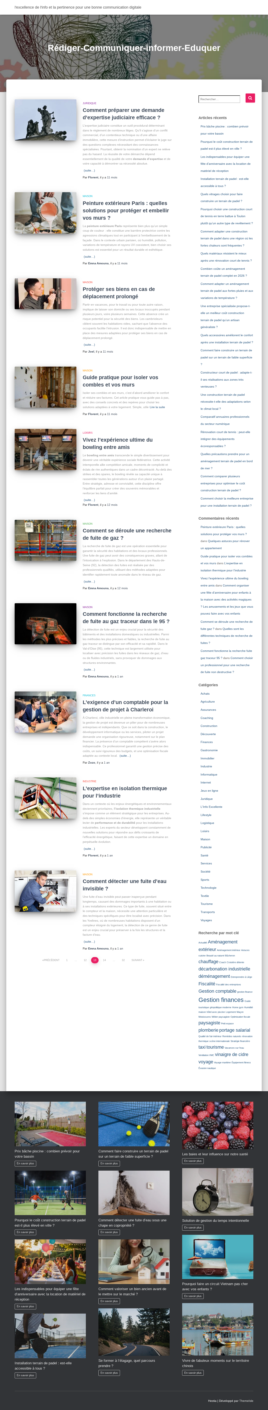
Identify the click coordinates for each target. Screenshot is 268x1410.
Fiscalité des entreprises (228, 984)
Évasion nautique (207, 1068)
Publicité (206, 847)
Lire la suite (157, 407)
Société (205, 871)
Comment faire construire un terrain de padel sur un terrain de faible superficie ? (226, 357)
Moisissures (204, 1017)
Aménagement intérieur (228, 950)
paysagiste (209, 1022)
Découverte (208, 734)
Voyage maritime (222, 1062)
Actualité (202, 942)
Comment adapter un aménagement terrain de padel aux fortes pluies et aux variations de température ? (227, 291)
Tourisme (207, 903)
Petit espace (227, 1023)
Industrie (89, 781)
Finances (89, 695)
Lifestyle (206, 815)
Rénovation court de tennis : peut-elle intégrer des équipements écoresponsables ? (225, 439)
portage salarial (234, 1030)
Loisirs (88, 432)
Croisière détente (235, 962)
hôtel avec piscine (216, 1012)
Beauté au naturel (215, 955)
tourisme (215, 1047)
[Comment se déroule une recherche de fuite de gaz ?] (45, 540)
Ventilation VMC (206, 1055)
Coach (222, 962)
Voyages (206, 920)
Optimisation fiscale (240, 1017)
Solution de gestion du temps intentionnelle (215, 1221)
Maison (88, 196)
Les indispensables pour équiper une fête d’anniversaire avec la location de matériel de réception (226, 164)
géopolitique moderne (220, 1007)
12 (85, 960)
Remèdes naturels (231, 1036)
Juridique (89, 103)
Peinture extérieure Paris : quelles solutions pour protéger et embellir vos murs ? (126, 210)
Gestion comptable (217, 991)
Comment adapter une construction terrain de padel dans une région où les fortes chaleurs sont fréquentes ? (227, 238)
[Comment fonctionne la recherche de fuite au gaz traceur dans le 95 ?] (45, 624)
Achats (205, 693)
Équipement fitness (241, 1062)
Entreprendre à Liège (241, 977)
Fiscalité (206, 983)
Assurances (208, 709)
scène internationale (219, 1041)
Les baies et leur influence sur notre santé (215, 1154)
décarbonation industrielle (224, 969)
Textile (205, 896)
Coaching (207, 718)
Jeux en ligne (209, 790)
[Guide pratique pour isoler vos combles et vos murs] (45, 387)
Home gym (237, 1007)
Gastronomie (209, 750)
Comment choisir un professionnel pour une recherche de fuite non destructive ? (227, 665)
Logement (231, 1012)
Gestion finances (221, 999)
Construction (209, 726)
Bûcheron (230, 955)
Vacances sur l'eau (234, 1048)
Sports (205, 879)
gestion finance (245, 992)
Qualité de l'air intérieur (210, 1036)
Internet (206, 782)
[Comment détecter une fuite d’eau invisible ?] (45, 891)
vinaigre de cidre (231, 1054)
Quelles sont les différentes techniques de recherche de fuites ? (227, 636)
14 (104, 960)
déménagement (214, 976)
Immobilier (207, 758)
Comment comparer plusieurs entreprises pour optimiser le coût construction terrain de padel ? (223, 483)
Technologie (208, 887)
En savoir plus (25, 1163)
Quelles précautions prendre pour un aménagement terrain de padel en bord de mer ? (227, 461)
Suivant (136, 960)
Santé (204, 855)
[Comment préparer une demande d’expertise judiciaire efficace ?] (45, 120)
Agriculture (208, 701)
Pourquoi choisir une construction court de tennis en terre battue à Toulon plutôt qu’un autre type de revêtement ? (227, 216)
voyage (205, 1061)
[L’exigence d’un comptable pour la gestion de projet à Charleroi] (45, 712)
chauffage (208, 961)
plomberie (208, 1030)
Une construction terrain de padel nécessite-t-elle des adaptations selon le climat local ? (226, 401)
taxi (202, 1047)
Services (206, 863)
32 (123, 960)
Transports (208, 912)
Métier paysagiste (221, 1017)
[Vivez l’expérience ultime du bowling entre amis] (45, 449)
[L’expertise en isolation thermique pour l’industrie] (45, 798)
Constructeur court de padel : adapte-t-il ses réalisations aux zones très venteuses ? (226, 379)
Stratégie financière (240, 1041)
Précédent (51, 960)
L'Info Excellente (211, 806)
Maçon (240, 1012)
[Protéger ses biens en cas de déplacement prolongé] (45, 293)
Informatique (209, 774)
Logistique (207, 823)
